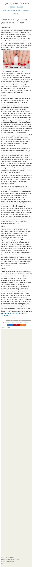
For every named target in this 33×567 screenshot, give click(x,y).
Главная (12, 7)
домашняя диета (17, 320)
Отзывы (16, 14)
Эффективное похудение (12, 10)
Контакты (3, 559)
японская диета (24, 322)
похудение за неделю (5, 322)
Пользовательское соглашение (12, 559)
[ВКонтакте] (10, 325)
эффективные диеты (15, 322)
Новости (20, 7)
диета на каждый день (26, 320)
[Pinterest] (16, 325)
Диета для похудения (16, 3)
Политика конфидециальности (7, 561)
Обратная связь (4, 563)
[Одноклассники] (23, 325)
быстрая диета (9, 320)
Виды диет (26, 10)
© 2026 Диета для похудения (7, 557)
